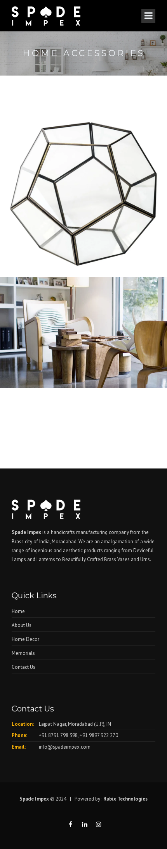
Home (18, 611)
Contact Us (23, 667)
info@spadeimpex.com (64, 747)
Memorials (23, 653)
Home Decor (25, 639)
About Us (21, 625)
